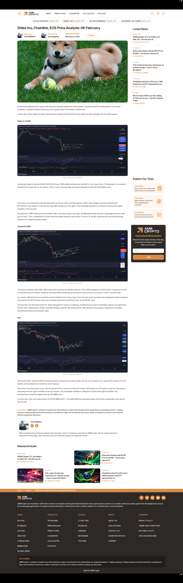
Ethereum (105, 452)
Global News (23, 551)
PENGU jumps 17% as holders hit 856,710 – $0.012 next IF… (29, 457)
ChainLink (105, 470)
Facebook (82, 526)
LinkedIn (82, 531)
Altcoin (48, 470)
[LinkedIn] (36, 425)
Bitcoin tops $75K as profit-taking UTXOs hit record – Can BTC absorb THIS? (148, 98)
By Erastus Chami (108, 481)
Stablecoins (23, 541)
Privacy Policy (146, 521)
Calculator (88, 13)
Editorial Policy (146, 531)
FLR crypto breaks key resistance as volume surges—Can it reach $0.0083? (57, 475)
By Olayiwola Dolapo (25, 462)
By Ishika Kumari (139, 103)
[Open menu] (19, 13)
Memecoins (21, 454)
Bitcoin (135, 93)
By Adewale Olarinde (52, 481)
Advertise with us (116, 536)
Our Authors (114, 526)
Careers (112, 541)
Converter (74, 13)
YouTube (82, 541)
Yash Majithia (29, 36)
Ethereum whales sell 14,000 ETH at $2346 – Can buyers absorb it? (114, 457)
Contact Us (114, 531)
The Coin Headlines (148, 536)
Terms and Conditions (149, 526)
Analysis (21, 536)
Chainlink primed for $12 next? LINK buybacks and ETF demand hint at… (114, 475)
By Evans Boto (107, 463)
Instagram (83, 536)
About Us (112, 521)
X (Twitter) (83, 521)
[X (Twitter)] (32, 425)
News (48, 13)
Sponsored (53, 521)
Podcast (102, 13)
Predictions (60, 13)
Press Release (54, 526)
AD (180, 0)
